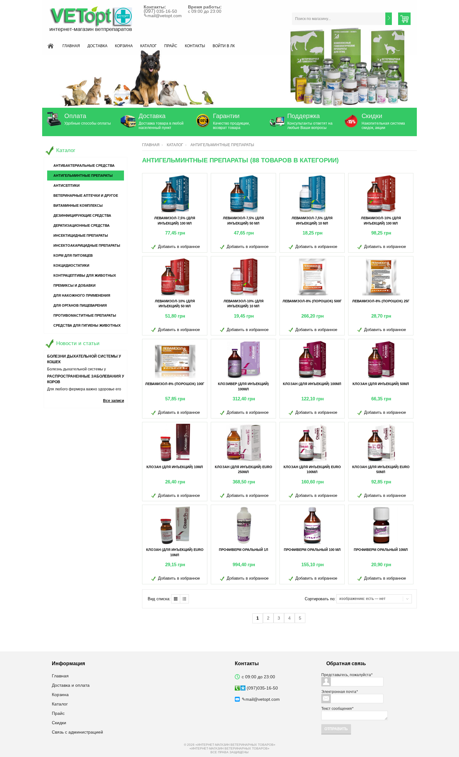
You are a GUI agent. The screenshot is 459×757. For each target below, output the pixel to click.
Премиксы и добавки (74, 285)
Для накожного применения (81, 295)
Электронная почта (339, 692)
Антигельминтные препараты (83, 175)
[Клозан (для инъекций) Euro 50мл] (381, 442)
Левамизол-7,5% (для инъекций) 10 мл (312, 220)
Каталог (148, 46)
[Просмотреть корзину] (404, 18)
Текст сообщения (337, 708)
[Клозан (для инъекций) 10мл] (175, 442)
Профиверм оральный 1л (243, 550)
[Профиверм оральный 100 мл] (312, 525)
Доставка (97, 46)
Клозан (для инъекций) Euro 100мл (312, 469)
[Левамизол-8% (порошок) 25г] (381, 276)
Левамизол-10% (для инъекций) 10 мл (244, 303)
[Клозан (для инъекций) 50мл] (381, 359)
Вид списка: (159, 598)
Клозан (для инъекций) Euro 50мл (381, 469)
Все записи (113, 400)
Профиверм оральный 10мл (381, 550)
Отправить (336, 729)
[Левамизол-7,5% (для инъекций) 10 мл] (312, 193)
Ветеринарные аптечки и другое (85, 195)
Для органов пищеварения (80, 305)
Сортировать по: (320, 598)
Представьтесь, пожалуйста (347, 675)
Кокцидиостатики (71, 265)
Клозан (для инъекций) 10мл (174, 467)
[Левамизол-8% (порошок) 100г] (175, 359)
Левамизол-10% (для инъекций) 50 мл (175, 303)
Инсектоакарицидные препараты (86, 245)
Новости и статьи (78, 343)
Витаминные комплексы (78, 205)
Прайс (170, 46)
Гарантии (226, 115)
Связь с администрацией (77, 732)
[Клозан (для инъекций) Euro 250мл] (244, 442)
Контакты (195, 46)
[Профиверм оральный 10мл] (381, 525)
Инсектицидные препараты (80, 235)
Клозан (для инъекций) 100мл (312, 384)
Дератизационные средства (81, 225)
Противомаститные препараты (84, 315)
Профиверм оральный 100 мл (312, 550)
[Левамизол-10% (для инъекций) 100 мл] (381, 193)
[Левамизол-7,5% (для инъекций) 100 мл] (175, 193)
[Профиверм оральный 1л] (244, 525)
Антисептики (66, 185)
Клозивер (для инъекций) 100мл (243, 386)
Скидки (372, 115)
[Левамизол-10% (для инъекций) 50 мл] (175, 276)
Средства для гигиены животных (87, 325)
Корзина (124, 46)
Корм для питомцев (73, 255)
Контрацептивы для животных (84, 275)
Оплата (75, 115)
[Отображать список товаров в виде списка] (184, 598)
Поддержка (303, 115)
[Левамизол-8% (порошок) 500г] (312, 276)
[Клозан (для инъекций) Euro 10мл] (175, 525)
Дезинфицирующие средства (82, 215)
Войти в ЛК (224, 46)
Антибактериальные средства (84, 165)
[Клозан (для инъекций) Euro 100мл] (312, 442)
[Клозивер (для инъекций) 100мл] (244, 359)
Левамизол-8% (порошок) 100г (174, 384)
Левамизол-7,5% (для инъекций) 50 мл (243, 220)
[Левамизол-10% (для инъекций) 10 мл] (244, 276)
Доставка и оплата (71, 685)
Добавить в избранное (179, 246)
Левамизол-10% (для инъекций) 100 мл (381, 220)
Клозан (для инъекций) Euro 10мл (175, 552)
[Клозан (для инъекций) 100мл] (312, 359)
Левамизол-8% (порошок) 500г (312, 301)
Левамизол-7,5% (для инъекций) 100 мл (174, 220)
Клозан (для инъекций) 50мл (381, 384)
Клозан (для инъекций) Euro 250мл (243, 469)
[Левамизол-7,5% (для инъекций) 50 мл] (244, 193)
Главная (71, 46)
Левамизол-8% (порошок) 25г (380, 301)
